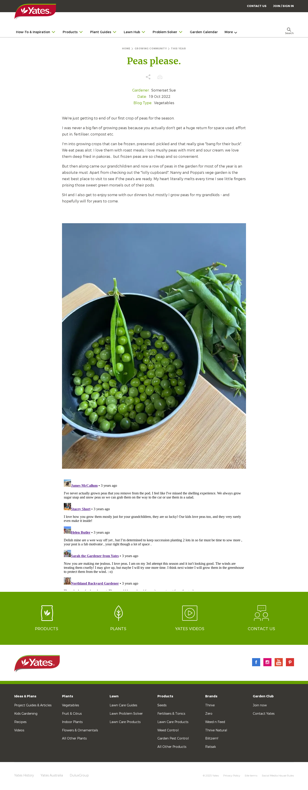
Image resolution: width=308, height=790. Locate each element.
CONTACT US (257, 6)
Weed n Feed (215, 722)
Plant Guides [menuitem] (100, 32)
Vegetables (70, 705)
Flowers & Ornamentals (80, 730)
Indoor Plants (72, 722)
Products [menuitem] (70, 32)
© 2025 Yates (211, 775)
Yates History (24, 775)
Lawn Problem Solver (126, 714)
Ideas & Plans (25, 696)
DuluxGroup (79, 775)
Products (165, 696)
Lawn (114, 696)
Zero (208, 714)
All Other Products (171, 747)
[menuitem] (283, 6)
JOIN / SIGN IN (283, 6)
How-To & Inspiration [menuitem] (33, 32)
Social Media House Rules (278, 775)
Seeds (161, 705)
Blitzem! (211, 738)
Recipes (20, 722)
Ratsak (210, 747)
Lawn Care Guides (123, 705)
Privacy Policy (231, 775)
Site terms (251, 775)
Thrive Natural (216, 730)
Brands (211, 696)
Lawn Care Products (125, 722)
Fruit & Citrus (72, 714)
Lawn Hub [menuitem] (132, 32)
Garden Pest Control (173, 738)
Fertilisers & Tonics (171, 714)
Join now (260, 705)
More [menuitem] (229, 32)
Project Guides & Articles (32, 705)
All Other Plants (74, 738)
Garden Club (263, 696)
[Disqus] (154, 534)
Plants (67, 696)
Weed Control (168, 730)
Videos (19, 730)
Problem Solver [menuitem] (165, 32)
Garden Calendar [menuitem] (204, 32)
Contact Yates (263, 714)
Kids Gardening (25, 714)
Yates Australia (52, 775)
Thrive (210, 705)
